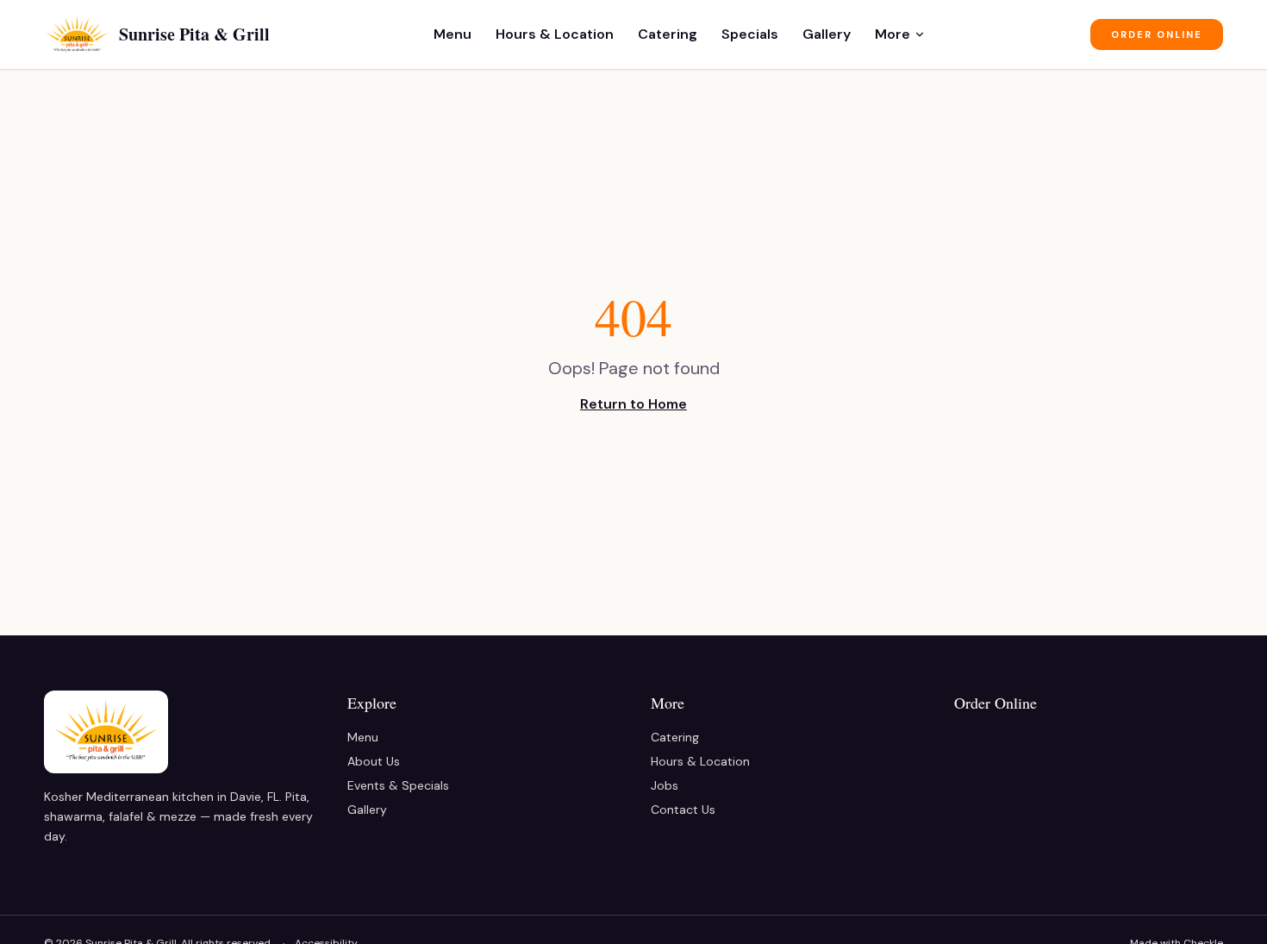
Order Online (1156, 34)
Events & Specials (398, 785)
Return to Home (633, 404)
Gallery (826, 34)
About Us (373, 761)
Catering (667, 34)
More (892, 34)
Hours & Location (555, 34)
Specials (749, 34)
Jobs (664, 785)
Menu (452, 34)
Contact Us (683, 809)
